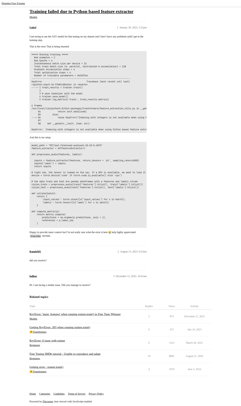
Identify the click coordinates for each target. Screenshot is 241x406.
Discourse (48, 401)
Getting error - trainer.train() (46, 367)
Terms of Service (76, 393)
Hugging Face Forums (13, 3)
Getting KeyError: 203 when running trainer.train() (60, 327)
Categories (44, 393)
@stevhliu (35, 236)
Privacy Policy (96, 393)
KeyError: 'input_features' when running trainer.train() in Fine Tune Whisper (75, 314)
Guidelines (59, 393)
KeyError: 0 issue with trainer (47, 340)
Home (33, 393)
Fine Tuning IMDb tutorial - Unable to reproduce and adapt (65, 353)
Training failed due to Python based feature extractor (81, 11)
